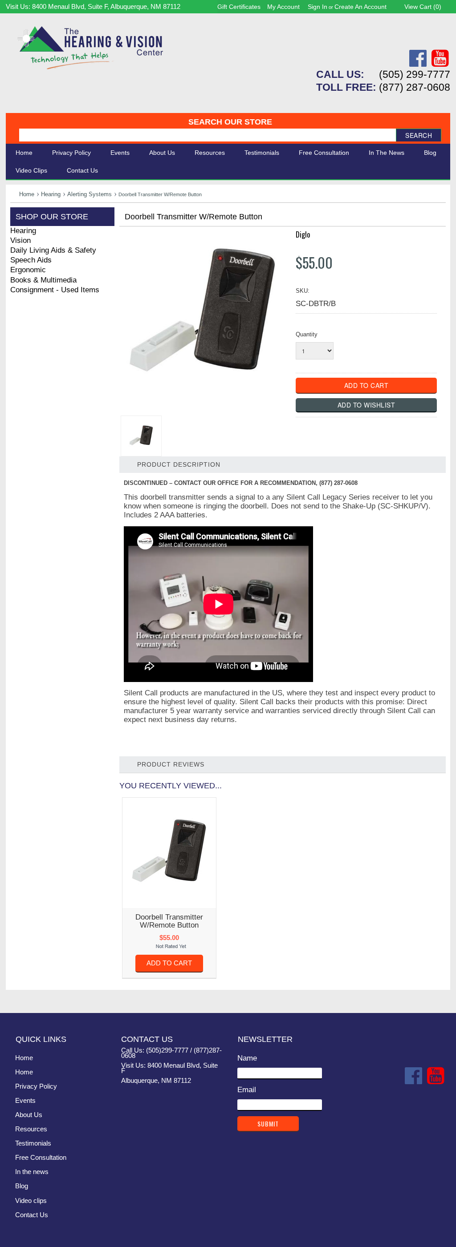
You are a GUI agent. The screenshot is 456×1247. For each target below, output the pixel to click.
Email (246, 1090)
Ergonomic (28, 270)
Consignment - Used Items (54, 290)
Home (24, 152)
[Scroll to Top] (438, 997)
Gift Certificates (239, 6)
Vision (20, 240)
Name (247, 1058)
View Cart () (422, 6)
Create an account (360, 6)
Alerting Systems (89, 194)
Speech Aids (31, 260)
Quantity (307, 334)
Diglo (303, 234)
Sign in (317, 6)
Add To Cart (169, 963)
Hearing (51, 194)
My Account (283, 6)
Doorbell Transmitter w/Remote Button (169, 921)
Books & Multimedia (43, 280)
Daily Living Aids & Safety (53, 250)
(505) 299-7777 (414, 74)
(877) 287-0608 (414, 87)
